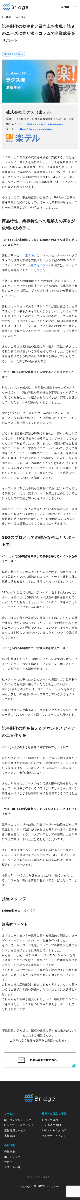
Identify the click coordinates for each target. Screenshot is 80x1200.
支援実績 (9, 1135)
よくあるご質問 (51, 1125)
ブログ (8, 1162)
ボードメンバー (13, 1156)
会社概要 (9, 1151)
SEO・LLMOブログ (54, 1130)
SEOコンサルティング (17, 1119)
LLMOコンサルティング (19, 1125)
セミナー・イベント (54, 1135)
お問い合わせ (12, 1167)
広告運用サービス (15, 1130)
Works (21, 17)
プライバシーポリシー (40, 1177)
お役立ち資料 (50, 1119)
